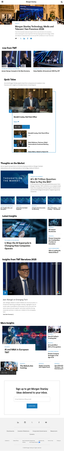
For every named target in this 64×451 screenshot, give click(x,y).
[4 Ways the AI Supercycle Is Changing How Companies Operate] (24, 231)
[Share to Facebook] (27, 39)
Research (18, 205)
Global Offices (16, 440)
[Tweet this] (21, 39)
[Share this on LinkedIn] (24, 39)
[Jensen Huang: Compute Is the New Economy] (16, 59)
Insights (17, 23)
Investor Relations (23, 431)
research (7, 346)
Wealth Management (54, 248)
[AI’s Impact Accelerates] (55, 222)
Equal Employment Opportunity (28, 440)
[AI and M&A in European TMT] (24, 338)
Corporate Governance (40, 431)
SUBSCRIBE (32, 406)
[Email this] (31, 39)
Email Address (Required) (23, 399)
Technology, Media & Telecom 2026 (11, 68)
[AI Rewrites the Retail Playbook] (23, 200)
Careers (32, 434)
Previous (24, 127)
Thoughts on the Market (36, 176)
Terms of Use (50, 440)
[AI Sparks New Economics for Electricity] (39, 200)
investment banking (53, 351)
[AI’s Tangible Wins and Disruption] (8, 200)
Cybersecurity (41, 440)
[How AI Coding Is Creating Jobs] (54, 329)
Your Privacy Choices (33, 442)
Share (15, 122)
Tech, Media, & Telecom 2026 (12, 240)
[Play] (10, 111)
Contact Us (7, 440)
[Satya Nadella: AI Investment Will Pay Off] (48, 59)
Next (28, 127)
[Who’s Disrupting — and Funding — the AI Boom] (55, 200)
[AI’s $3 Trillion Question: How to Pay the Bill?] (17, 180)
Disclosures (10, 431)
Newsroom (53, 431)
